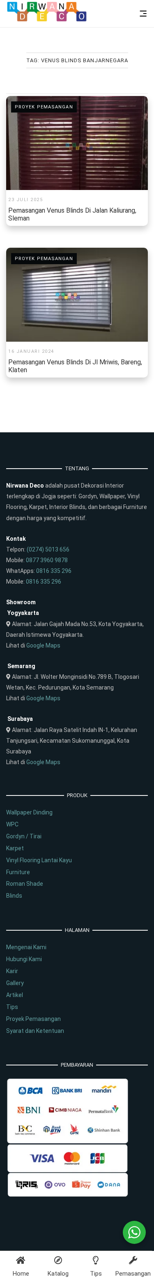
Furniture (18, 872)
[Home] (47, 19)
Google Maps (43, 645)
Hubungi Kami (24, 959)
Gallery (15, 983)
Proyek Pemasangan (44, 107)
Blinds (14, 895)
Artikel (14, 995)
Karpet (15, 848)
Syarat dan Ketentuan (35, 1031)
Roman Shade (24, 883)
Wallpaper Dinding (29, 812)
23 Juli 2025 (25, 199)
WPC (12, 824)
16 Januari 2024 (31, 351)
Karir (12, 971)
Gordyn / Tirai (23, 836)
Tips (12, 1007)
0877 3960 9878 (47, 560)
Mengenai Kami (26, 947)
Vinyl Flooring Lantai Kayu (39, 860)
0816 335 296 (53, 571)
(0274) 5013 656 (48, 549)
